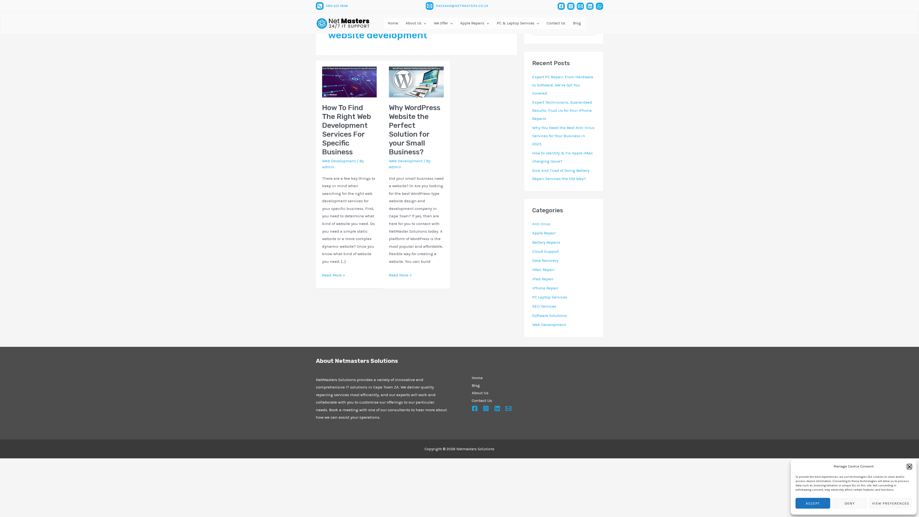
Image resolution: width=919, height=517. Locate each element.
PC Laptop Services (549, 297)
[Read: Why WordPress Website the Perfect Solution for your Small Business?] (416, 81)
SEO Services (544, 306)
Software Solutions (549, 315)
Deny (850, 503)
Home (477, 377)
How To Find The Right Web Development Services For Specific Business (346, 129)
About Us (480, 392)
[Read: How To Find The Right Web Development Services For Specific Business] (349, 81)
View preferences (890, 503)
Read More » (333, 274)
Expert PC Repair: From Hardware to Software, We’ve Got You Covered (562, 85)
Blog (476, 385)
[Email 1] (429, 6)
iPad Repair (543, 278)
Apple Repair (544, 232)
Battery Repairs (546, 242)
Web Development (339, 160)
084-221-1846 (337, 6)
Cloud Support (545, 251)
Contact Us (482, 400)
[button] (909, 466)
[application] (423, 23)
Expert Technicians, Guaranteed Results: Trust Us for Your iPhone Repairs (562, 110)
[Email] (580, 6)
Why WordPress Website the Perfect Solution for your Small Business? (414, 129)
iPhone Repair (545, 288)
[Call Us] (320, 6)
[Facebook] (561, 6)
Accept (813, 503)
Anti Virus (541, 223)
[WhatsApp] (599, 6)
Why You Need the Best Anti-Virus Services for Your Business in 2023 (563, 135)
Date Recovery (545, 260)
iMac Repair (543, 269)
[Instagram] (570, 6)
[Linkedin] (590, 6)
